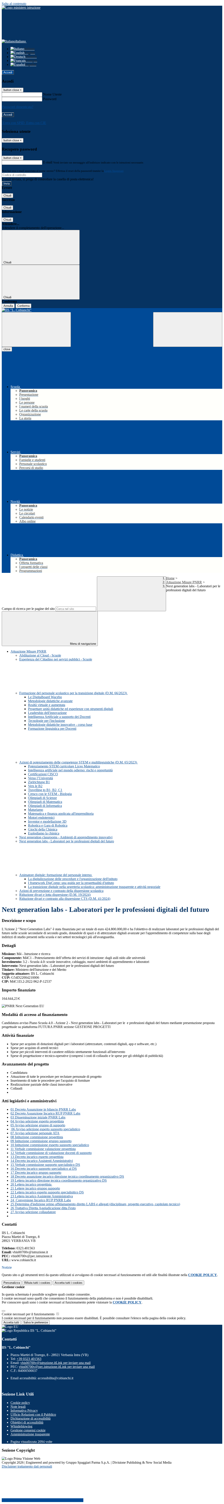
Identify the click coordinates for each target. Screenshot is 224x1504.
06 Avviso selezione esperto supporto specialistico (45, 1129)
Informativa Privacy (24, 1410)
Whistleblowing (21, 1426)
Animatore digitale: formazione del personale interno (56, 875)
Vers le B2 (35, 786)
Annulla (8, 305)
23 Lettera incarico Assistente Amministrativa (41, 1196)
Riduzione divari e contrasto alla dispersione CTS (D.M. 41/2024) (64, 898)
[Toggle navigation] (36, 329)
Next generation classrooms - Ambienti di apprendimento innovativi (65, 837)
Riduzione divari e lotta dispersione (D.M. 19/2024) (55, 895)
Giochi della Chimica (42, 829)
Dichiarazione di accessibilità (30, 1418)
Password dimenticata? (17, 107)
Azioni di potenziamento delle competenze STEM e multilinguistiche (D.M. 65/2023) (78, 762)
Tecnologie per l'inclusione (46, 721)
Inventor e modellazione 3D (47, 821)
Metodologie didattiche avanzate (50, 701)
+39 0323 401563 (29, 1359)
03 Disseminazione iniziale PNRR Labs (37, 1117)
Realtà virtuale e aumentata (46, 705)
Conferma (23, 305)
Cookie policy (20, 1403)
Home (170, 578)
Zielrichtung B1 (39, 782)
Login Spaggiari (114, 170)
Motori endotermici (41, 817)
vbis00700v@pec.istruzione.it (57, 1367)
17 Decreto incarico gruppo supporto (35, 1172)
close (7, 349)
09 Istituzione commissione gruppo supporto (41, 1141)
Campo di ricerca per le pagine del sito (28, 609)
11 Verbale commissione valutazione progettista (43, 1149)
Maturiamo (35, 809)
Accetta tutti (68, 1282)
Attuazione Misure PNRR (184, 582)
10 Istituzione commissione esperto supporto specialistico (49, 1145)
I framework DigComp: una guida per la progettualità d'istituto (71, 883)
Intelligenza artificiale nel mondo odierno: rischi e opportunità (70, 770)
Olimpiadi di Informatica (45, 806)
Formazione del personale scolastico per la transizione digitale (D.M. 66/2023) (73, 693)
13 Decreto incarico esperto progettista (36, 1157)
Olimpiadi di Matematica (45, 802)
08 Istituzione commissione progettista (36, 1137)
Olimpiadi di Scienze (42, 798)
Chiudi (7, 195)
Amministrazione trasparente (30, 1434)
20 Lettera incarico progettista (31, 1184)
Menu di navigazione (82, 643)
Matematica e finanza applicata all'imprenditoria (61, 813)
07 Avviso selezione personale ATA (35, 1133)
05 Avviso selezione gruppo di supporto (37, 1125)
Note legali (18, 1406)
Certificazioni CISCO (43, 774)
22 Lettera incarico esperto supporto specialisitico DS (47, 1192)
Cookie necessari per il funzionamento (28, 1314)
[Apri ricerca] (187, 329)
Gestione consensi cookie (28, 1430)
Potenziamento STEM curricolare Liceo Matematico (64, 766)
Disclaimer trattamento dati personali (27, 1466)
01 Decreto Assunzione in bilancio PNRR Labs (43, 1109)
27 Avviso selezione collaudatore (33, 1212)
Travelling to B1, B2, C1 (45, 790)
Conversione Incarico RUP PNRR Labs (43, 1200)
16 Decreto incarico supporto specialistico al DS (43, 1168)
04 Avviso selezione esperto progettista (37, 1121)
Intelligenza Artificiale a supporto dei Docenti (59, 717)
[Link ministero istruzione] (21, 7)
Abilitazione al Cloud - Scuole (40, 655)
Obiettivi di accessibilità (26, 1422)
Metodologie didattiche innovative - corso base (60, 724)
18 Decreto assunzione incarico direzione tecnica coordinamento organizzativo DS (67, 1176)
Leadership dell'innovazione (47, 713)
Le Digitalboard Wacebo (45, 697)
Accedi (8, 72)
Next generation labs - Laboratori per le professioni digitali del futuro (66, 841)
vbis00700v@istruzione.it (55, 1363)
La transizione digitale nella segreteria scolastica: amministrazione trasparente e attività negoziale (94, 887)
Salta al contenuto (14, 3)
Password (49, 99)
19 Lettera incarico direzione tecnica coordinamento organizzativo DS (58, 1180)
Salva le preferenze (35, 1322)
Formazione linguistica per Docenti (52, 728)
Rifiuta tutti (37, 1282)
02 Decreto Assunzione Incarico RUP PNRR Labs (45, 1113)
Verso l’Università (40, 778)
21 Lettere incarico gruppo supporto (35, 1188)
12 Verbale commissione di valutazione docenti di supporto (51, 1153)
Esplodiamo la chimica (43, 833)
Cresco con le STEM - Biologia (50, 794)
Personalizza (12, 1282)
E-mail (47, 162)
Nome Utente (52, 94)
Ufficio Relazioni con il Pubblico (33, 1414)
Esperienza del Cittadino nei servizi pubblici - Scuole (55, 659)
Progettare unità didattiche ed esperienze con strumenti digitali (70, 709)
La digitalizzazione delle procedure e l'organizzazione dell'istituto (72, 879)
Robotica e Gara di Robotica (47, 825)
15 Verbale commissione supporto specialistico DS (45, 1165)
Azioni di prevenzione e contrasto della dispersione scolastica (61, 891)
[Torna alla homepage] (112, 310)
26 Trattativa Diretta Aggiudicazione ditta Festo (43, 1208)
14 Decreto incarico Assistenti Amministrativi (41, 1161)
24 (13, 1200)
